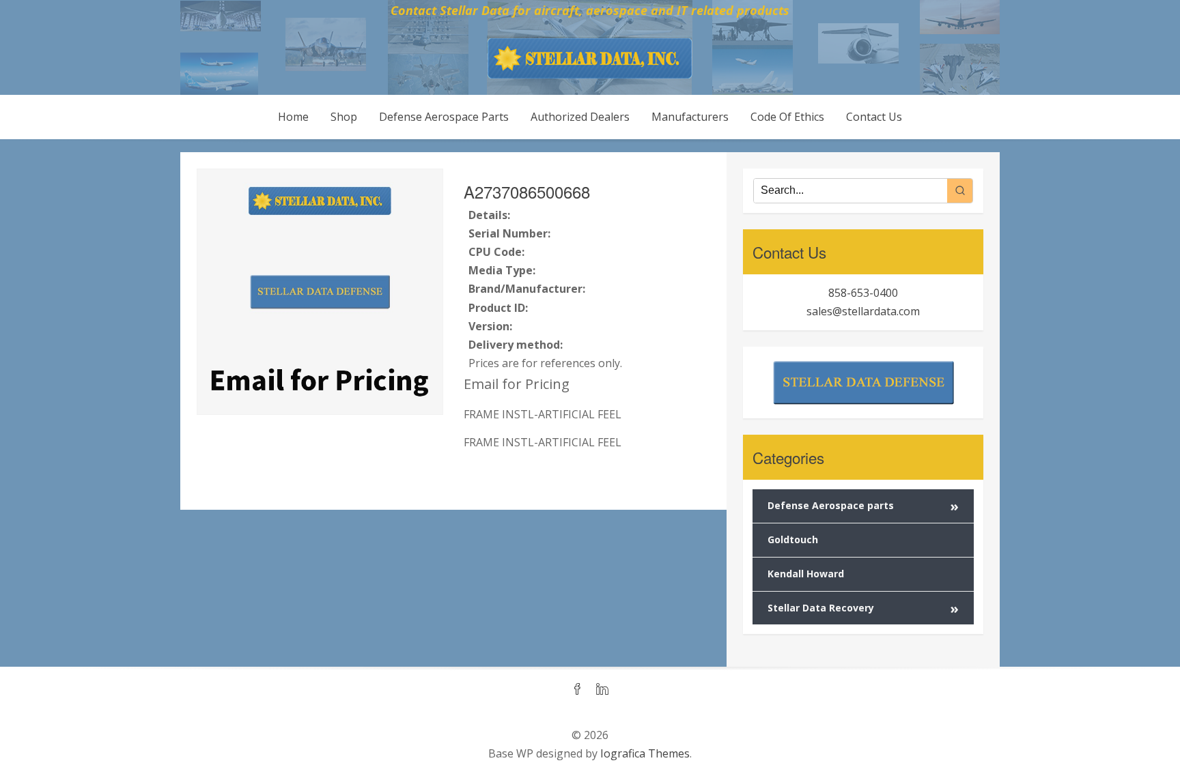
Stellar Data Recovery (863, 608)
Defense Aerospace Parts (444, 116)
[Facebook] (578, 690)
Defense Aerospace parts (863, 506)
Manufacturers (690, 116)
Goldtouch (793, 539)
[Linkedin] (602, 690)
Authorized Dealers (580, 116)
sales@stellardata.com (863, 311)
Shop (344, 116)
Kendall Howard (806, 573)
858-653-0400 (863, 292)
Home (293, 116)
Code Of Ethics (787, 116)
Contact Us (874, 116)
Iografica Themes (645, 753)
